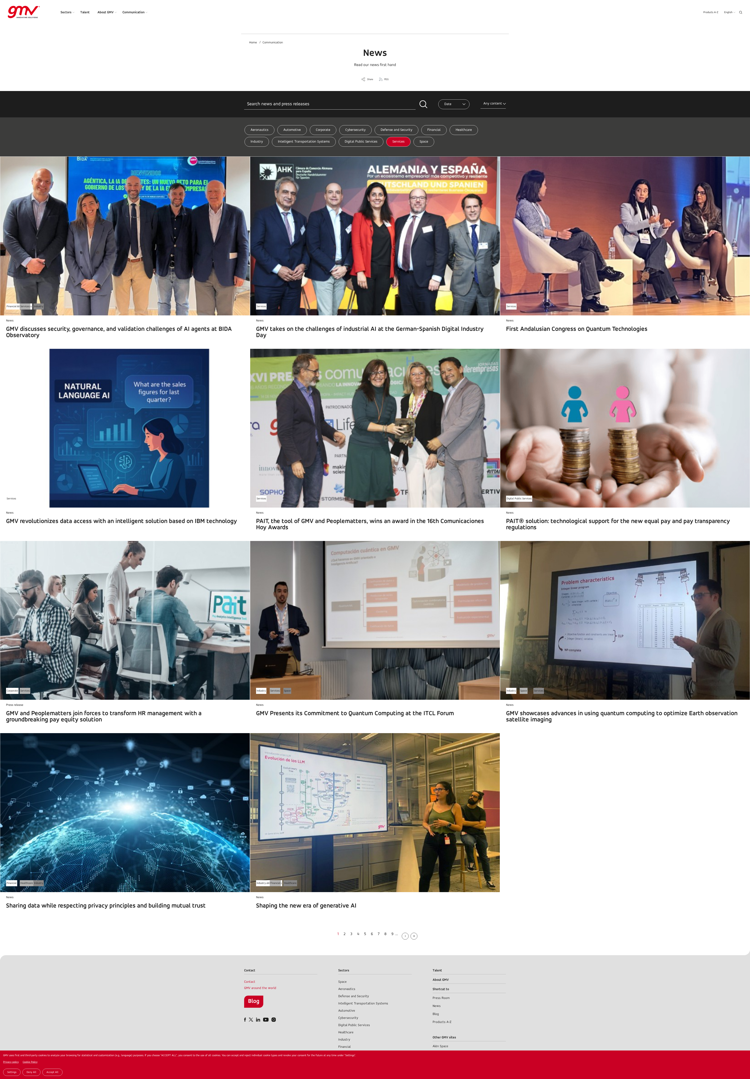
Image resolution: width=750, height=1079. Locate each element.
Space (424, 142)
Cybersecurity (355, 130)
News (437, 1006)
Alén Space (440, 1046)
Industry (257, 142)
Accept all (52, 1072)
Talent (85, 12)
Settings (11, 1072)
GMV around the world (260, 988)
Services (398, 142)
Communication (133, 12)
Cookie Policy (30, 1062)
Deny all (31, 1072)
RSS (386, 79)
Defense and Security (396, 130)
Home (253, 42)
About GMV (105, 12)
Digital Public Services (361, 142)
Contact (249, 982)
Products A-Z (710, 12)
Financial (434, 130)
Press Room (441, 998)
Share (370, 79)
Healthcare (464, 130)
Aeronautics (259, 130)
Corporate (323, 130)
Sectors (66, 12)
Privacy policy (11, 1062)
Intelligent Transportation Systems (304, 142)
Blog (253, 1001)
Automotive (292, 130)
